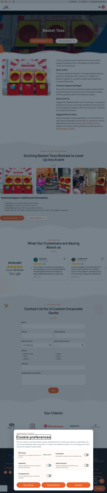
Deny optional (29, 485)
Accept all (78, 485)
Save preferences (53, 485)
